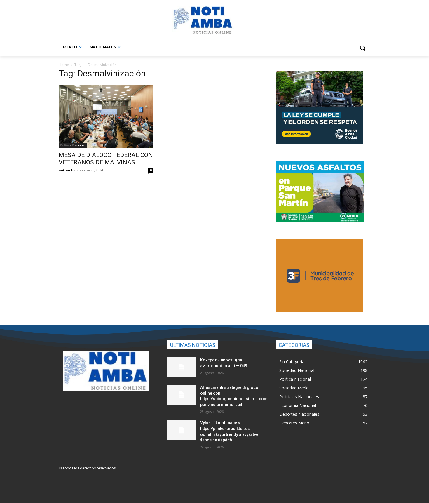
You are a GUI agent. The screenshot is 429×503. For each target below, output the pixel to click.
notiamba (67, 170)
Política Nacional (73, 145)
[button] (362, 48)
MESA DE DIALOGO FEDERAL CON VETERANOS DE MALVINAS (106, 159)
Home (64, 64)
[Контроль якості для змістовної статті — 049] (181, 367)
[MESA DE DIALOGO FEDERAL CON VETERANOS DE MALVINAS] (106, 116)
